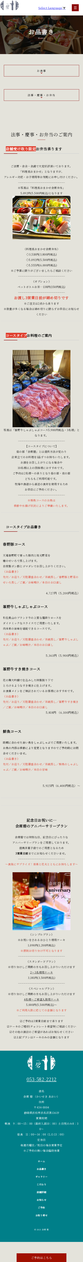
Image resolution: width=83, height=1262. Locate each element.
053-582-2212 (42, 1079)
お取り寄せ (42, 1215)
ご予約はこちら (41, 1258)
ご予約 (41, 1207)
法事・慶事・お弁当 (41, 95)
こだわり (41, 1184)
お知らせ (41, 1199)
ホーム (41, 1161)
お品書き (41, 1168)
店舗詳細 (41, 1192)
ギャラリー (42, 1176)
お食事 (41, 71)
